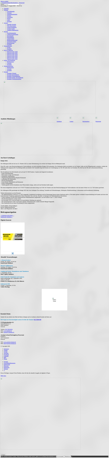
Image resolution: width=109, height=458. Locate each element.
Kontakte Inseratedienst (13, 74)
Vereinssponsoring (8, 66)
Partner (9, 18)
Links (8, 20)
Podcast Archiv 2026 (12, 51)
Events (8, 47)
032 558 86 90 (37, 319)
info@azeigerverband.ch (10, 343)
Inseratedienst (10, 37)
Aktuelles (6, 8)
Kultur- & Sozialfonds (9, 60)
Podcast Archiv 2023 (12, 56)
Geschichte (10, 17)
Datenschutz (7, 364)
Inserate (6, 31)
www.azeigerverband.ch (10, 342)
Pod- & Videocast (8, 50)
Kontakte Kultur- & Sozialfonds (15, 77)
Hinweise (6, 366)
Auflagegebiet (10, 38)
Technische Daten (11, 41)
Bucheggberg (86, 121)
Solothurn (59, 121)
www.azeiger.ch (8, 331)
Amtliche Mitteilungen (12, 30)
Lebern (71, 121)
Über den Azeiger (11, 26)
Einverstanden (60, 456)
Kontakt (6, 72)
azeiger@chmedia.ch (9, 332)
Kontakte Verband (11, 73)
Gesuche (9, 63)
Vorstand (9, 13)
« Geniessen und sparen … (7, 215)
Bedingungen (10, 61)
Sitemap (6, 369)
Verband (6, 10)
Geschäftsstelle (11, 11)
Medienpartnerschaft (12, 40)
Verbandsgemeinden (12, 14)
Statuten (9, 15)
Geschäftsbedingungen (9, 363)
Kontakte (9, 21)
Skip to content (4, 1)
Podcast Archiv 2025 (12, 53)
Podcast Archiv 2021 (12, 59)
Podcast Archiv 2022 (12, 57)
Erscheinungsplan (11, 33)
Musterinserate (10, 43)
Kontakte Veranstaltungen (13, 76)
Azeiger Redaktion (12, 27)
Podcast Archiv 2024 (12, 54)
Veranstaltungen (8, 46)
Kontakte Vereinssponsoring (14, 79)
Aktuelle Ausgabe (11, 24)
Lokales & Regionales (12, 34)
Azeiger (6, 23)
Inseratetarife (10, 36)
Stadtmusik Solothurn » (6, 217)
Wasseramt (98, 121)
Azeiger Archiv (11, 28)
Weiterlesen (67, 456)
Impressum (6, 367)
